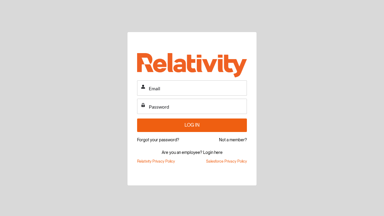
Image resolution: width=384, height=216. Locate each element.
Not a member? (233, 139)
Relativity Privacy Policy (156, 161)
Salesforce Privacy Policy (226, 161)
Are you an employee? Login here (192, 152)
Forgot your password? (158, 139)
